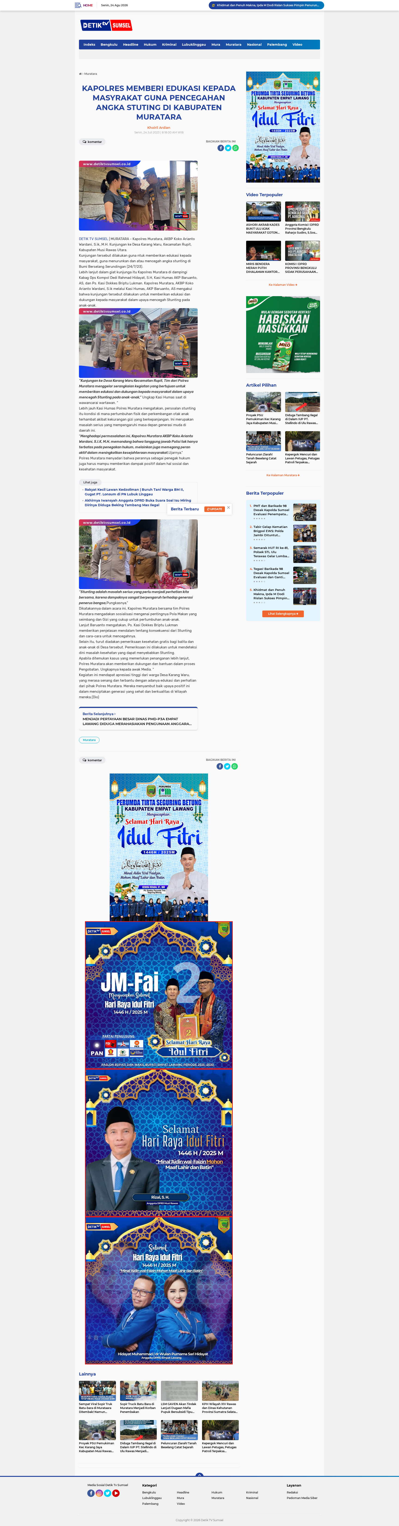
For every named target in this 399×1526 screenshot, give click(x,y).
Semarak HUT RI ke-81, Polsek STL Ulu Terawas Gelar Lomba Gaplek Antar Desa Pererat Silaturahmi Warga (271, 552)
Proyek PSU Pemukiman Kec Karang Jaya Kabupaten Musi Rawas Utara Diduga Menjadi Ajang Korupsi (263, 419)
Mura (216, 44)
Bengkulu (109, 44)
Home (88, 5)
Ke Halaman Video (282, 284)
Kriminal (169, 44)
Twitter (109, 1499)
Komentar (94, 142)
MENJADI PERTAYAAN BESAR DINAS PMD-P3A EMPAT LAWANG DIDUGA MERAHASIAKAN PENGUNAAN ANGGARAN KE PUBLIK (137, 721)
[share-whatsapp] (235, 148)
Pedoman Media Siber (302, 1498)
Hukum (150, 44)
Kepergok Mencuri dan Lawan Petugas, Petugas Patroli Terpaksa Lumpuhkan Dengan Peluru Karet (302, 458)
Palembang (277, 44)
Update (215, 509)
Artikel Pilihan (261, 385)
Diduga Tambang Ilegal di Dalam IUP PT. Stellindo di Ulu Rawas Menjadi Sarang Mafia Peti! (301, 419)
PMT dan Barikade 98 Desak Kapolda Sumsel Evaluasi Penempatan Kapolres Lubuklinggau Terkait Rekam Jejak (271, 510)
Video (297, 44)
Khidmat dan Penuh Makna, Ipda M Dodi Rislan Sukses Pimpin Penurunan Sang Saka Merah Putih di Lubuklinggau (271, 594)
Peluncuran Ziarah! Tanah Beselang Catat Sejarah (261, 458)
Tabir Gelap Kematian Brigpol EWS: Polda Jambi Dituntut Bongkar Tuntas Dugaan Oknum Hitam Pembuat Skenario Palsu (272, 531)
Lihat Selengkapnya (282, 613)
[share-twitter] (228, 148)
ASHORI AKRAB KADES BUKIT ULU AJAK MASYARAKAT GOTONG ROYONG (263, 229)
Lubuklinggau (194, 44)
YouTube (119, 1499)
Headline (130, 44)
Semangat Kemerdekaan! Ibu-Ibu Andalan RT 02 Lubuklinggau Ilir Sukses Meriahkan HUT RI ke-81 (268, 5)
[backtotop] (199, 1477)
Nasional (254, 44)
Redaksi (292, 1492)
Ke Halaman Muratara (282, 475)
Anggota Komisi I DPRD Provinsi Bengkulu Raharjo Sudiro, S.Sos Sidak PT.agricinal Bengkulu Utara (302, 229)
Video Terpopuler (264, 194)
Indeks (89, 44)
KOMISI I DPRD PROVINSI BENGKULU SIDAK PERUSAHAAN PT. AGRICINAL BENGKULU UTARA (301, 268)
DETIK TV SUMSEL (93, 239)
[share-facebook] (221, 148)
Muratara (234, 44)
